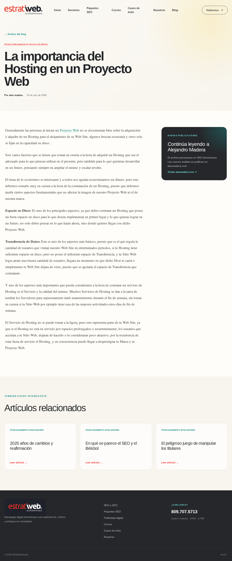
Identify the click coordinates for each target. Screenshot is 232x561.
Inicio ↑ (224, 554)
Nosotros (159, 10)
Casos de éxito (134, 10)
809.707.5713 (184, 511)
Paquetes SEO (92, 10)
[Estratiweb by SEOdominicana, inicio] (24, 10)
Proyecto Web (69, 130)
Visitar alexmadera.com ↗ (182, 172)
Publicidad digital (113, 517)
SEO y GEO (110, 505)
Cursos (116, 10)
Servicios (74, 10)
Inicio (57, 10)
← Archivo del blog (15, 34)
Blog (175, 10)
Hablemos (214, 10)
